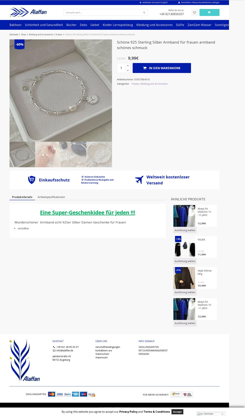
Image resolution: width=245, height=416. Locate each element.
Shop (23, 34)
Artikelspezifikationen (51, 197)
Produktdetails (22, 197)
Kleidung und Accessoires (154, 25)
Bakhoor (16, 25)
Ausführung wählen (185, 230)
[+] (127, 65)
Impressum (102, 357)
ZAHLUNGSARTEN (148, 346)
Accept (177, 411)
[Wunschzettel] (194, 12)
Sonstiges (222, 25)
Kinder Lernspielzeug (118, 25)
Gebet (94, 25)
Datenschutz (102, 353)
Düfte (180, 25)
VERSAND (143, 353)
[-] (127, 70)
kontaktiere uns (104, 350)
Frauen (59, 34)
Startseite (14, 34)
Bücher (71, 25)
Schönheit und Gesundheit (44, 25)
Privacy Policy (128, 412)
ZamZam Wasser (200, 25)
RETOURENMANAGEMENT (153, 350)
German (208, 413)
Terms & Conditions (157, 412)
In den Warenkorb (164, 68)
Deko (83, 25)
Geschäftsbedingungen (108, 346)
